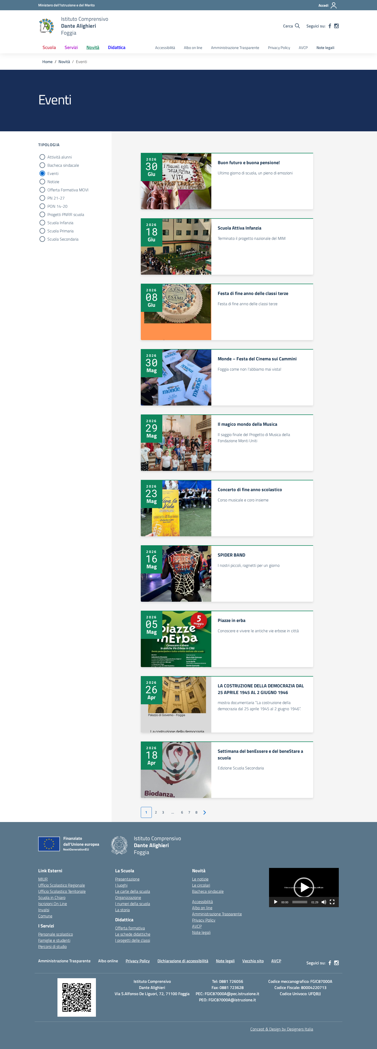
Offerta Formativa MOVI (67, 190)
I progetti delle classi (132, 940)
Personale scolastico (55, 934)
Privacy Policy (279, 48)
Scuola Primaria (60, 231)
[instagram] (336, 26)
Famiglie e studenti (54, 940)
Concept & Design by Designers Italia (281, 1029)
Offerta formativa (130, 928)
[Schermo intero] (332, 902)
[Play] (275, 902)
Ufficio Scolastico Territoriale (62, 891)
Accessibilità (165, 48)
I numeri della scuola (132, 903)
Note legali (325, 48)
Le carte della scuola (132, 891)
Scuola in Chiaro (51, 897)
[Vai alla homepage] (46, 26)
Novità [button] (92, 47)
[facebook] (330, 26)
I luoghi (121, 885)
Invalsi (43, 910)
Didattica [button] (116, 47)
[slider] (299, 902)
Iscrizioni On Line (52, 903)
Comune (45, 916)
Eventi (52, 173)
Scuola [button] (49, 47)
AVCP (303, 48)
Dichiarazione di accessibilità (182, 961)
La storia (122, 910)
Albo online (108, 961)
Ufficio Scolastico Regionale (61, 885)
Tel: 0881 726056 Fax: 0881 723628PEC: (220, 987)
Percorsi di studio (52, 946)
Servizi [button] (71, 47)
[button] (304, 887)
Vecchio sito (253, 961)
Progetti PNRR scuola (65, 214)
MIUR (43, 879)
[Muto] (323, 902)
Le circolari (201, 885)
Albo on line (193, 48)
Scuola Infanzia (60, 223)
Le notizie (200, 879)
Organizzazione (128, 897)
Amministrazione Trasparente (235, 48)
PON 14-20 (57, 206)
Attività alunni (59, 157)
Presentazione (127, 879)
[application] (304, 887)
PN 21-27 (56, 198)
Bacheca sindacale (63, 165)
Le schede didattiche (132, 934)
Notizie (53, 182)
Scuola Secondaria (62, 239)
